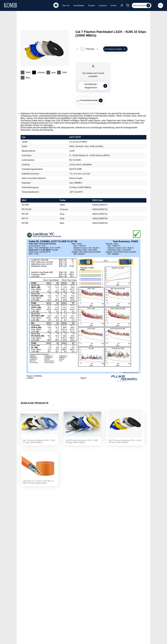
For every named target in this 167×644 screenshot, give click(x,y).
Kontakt (113, 6)
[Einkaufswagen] (127, 5)
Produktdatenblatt (89, 100)
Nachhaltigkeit (78, 6)
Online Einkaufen (139, 6)
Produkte (91, 6)
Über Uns (66, 6)
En (160, 6)
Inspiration (103, 6)
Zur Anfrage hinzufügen (113, 49)
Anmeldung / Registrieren (90, 86)
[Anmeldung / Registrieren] (121, 5)
